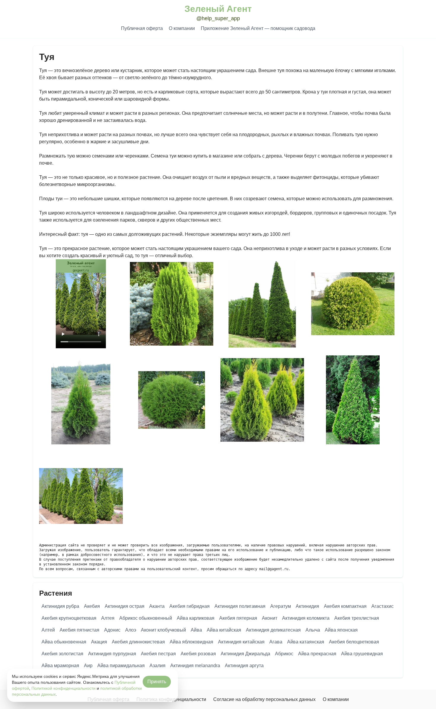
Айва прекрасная (317, 653)
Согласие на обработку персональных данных (264, 699)
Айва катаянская (305, 641)
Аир (88, 665)
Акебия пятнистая (79, 629)
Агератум (280, 606)
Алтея (107, 618)
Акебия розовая (198, 653)
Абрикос (284, 653)
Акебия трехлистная (356, 618)
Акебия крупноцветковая (69, 618)
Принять (156, 681)
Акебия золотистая (62, 653)
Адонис (112, 629)
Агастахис (382, 606)
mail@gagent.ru (273, 569)
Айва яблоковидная (191, 641)
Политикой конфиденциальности (63, 688)
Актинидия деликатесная (273, 629)
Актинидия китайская (241, 641)
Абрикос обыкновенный (145, 618)
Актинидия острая (124, 606)
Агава (275, 641)
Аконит (269, 618)
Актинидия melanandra (195, 665)
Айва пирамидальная (121, 665)
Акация (99, 641)
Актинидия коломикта (306, 618)
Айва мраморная (60, 665)
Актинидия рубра (60, 606)
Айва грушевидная (362, 653)
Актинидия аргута (244, 665)
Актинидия (307, 606)
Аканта (157, 606)
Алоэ (130, 629)
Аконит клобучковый (163, 629)
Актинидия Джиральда (245, 653)
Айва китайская (224, 629)
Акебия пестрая (158, 653)
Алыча (312, 629)
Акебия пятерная (238, 618)
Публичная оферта (142, 28)
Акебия (92, 606)
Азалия (157, 665)
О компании (182, 28)
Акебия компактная (345, 606)
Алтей (48, 629)
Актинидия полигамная (239, 606)
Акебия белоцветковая (354, 641)
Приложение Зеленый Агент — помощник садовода (258, 28)
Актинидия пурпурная (112, 653)
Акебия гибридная (189, 606)
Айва (196, 629)
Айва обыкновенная (64, 641)
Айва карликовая (195, 618)
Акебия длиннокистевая (138, 641)
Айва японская (341, 629)
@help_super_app (218, 18)
